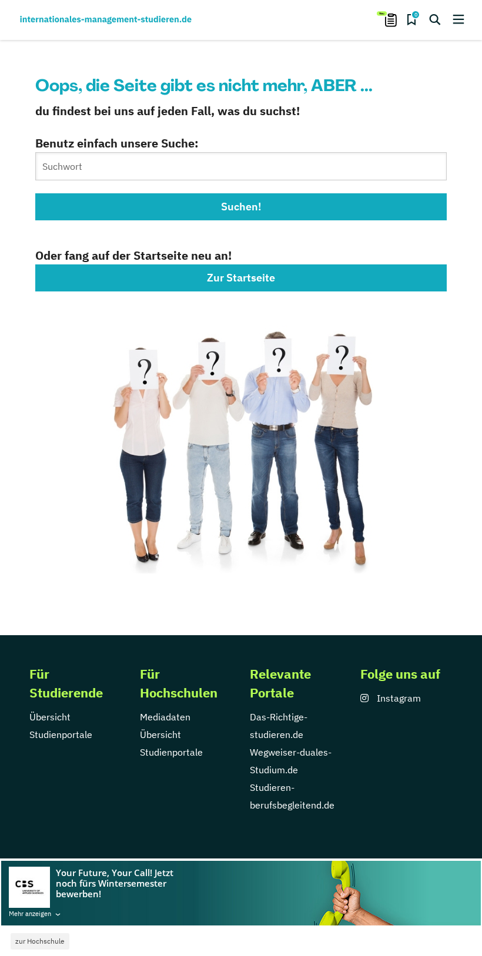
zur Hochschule (40, 941)
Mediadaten (165, 717)
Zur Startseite (241, 277)
